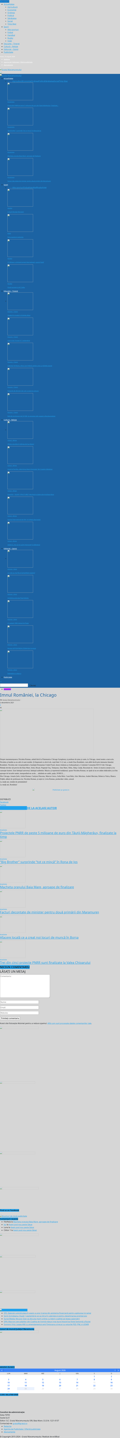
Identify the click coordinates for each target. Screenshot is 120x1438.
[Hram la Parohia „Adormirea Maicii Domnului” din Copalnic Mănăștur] (20, 455)
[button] (0, 682)
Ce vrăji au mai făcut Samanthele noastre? (21, 573)
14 (77, 1382)
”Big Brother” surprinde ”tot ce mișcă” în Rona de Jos (24, 131)
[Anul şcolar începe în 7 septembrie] (20, 326)
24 (9, 1388)
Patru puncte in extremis (15, 237)
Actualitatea (9, 4)
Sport (6, 26)
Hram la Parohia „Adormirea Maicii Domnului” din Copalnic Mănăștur (30, 469)
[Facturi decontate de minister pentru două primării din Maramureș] (20, 166)
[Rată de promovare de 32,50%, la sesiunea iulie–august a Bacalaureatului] (20, 401)
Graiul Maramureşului (11, 700)
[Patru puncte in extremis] (20, 222)
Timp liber (12, 24)
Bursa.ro (23, 1310)
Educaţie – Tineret (12, 43)
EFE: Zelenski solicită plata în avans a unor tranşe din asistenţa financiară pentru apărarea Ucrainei (47, 1313)
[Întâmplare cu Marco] (20, 659)
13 (60, 1382)
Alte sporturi (13, 29)
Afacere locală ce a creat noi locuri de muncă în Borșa (39, 937)
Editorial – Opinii (11, 49)
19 (43, 1385)
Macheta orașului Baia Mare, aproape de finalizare (24, 156)
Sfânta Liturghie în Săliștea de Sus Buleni (21, 444)
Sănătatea (12, 18)
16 (111, 1382)
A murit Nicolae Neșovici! (16, 212)
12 (43, 1382)
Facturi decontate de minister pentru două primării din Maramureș (29, 181)
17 (9, 1385)
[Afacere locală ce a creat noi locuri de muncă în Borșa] (13, 923)
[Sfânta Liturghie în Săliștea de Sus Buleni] (20, 429)
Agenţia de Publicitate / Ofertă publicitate (18, 62)
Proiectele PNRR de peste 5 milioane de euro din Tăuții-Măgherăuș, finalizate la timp (58, 835)
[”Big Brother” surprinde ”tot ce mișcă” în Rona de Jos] (20, 116)
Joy (5, 1224)
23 (111, 1385)
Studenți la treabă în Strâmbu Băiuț (19, 315)
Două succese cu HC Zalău (16, 287)
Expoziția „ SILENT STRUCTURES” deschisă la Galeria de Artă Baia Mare (31, 495)
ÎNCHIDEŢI (4, 1)
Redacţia (7, 59)
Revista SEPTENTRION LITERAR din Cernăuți (22, 648)
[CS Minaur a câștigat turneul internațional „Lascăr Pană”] (20, 248)
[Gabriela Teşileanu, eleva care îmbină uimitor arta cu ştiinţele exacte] (20, 351)
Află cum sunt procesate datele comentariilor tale (69, 1023)
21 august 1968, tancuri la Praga (18, 623)
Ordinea (11, 12)
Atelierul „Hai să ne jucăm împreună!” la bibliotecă (24, 545)
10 (9, 1382)
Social (10, 21)
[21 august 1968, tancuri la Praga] (20, 608)
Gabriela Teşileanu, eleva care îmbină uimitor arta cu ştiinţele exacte (30, 366)
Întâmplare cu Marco (14, 674)
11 (26, 1382)
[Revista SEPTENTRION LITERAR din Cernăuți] (20, 634)
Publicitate (8, 52)
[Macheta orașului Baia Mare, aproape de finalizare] (20, 141)
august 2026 (60, 1370)
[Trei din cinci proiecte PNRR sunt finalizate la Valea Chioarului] (13, 949)
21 (77, 1385)
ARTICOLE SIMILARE (13, 808)
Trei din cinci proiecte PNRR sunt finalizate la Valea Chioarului (45, 962)
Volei (10, 41)
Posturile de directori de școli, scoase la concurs (23, 391)
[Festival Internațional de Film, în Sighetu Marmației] (20, 505)
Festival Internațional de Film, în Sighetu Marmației (24, 520)
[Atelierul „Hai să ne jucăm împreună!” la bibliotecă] (20, 530)
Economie (12, 10)
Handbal (11, 35)
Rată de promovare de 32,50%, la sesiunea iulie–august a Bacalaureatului (31, 416)
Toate (10, 81)
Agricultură (12, 7)
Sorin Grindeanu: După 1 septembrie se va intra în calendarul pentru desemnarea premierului (45, 1316)
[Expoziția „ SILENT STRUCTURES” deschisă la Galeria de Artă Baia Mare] (20, 480)
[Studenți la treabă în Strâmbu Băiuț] (20, 301)
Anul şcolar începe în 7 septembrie (19, 341)
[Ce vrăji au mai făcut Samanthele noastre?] (20, 558)
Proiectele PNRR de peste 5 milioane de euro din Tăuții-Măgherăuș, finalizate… (33, 106)
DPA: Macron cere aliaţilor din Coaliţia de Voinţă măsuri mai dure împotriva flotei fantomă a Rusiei (47, 1321)
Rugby (10, 38)
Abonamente (8, 65)
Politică (11, 15)
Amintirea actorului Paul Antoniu (18, 598)
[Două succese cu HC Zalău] (20, 273)
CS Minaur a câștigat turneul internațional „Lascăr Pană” (26, 262)
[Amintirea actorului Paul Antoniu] (20, 583)
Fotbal (10, 32)
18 (26, 1385)
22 (94, 1385)
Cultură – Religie (11, 46)
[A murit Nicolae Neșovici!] (20, 197)
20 (60, 1385)
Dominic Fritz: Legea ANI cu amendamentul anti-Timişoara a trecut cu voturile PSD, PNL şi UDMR (46, 1324)
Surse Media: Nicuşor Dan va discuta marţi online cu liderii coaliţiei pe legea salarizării (42, 1318)
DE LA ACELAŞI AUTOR (42, 808)
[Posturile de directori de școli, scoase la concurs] (20, 376)
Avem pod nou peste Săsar (20, 1224)
